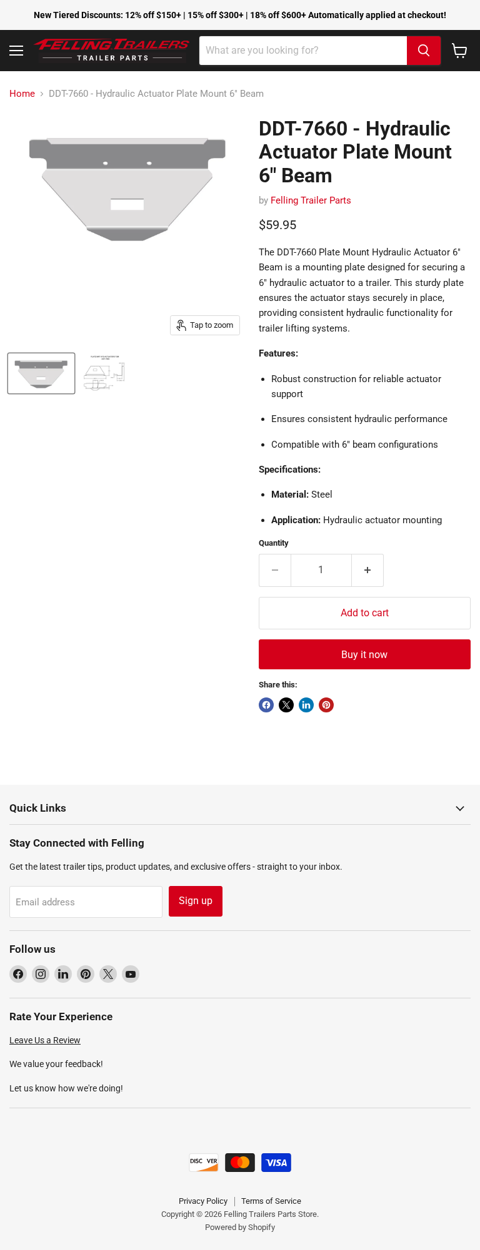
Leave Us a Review (45, 1040)
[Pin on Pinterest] (326, 704)
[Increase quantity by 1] (368, 570)
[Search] (424, 50)
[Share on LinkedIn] (306, 704)
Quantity (274, 543)
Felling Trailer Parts (311, 200)
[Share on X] (286, 704)
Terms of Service (271, 1201)
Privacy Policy (203, 1201)
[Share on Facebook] (266, 704)
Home (22, 94)
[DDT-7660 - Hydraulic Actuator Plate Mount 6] (41, 373)
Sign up (195, 901)
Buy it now (364, 655)
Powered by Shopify (240, 1227)
